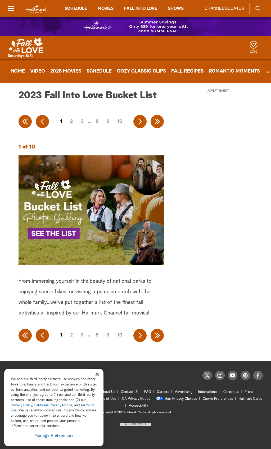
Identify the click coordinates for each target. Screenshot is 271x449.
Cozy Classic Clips (141, 71)
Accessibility (138, 405)
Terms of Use (106, 399)
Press (249, 392)
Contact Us (129, 392)
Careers (163, 392)
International (208, 392)
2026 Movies (65, 71)
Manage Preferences (54, 436)
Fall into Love (140, 8)
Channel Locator (224, 8)
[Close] (97, 374)
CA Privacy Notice (136, 399)
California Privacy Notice (53, 405)
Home (18, 71)
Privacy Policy (21, 405)
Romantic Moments (234, 71)
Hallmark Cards (250, 399)
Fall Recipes (187, 71)
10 (120, 121)
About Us (108, 392)
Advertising (183, 392)
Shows (176, 8)
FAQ (147, 392)
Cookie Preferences (218, 399)
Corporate (231, 392)
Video (37, 71)
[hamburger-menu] (11, 8)
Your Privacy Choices (181, 399)
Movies (106, 8)
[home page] (37, 8)
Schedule (76, 8)
